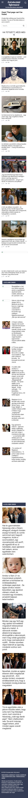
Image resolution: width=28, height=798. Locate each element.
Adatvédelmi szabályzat (8, 775)
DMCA (3, 778)
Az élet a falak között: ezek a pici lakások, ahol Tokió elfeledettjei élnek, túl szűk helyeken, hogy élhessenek (14, 272)
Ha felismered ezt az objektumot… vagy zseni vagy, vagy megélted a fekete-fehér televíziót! (14, 116)
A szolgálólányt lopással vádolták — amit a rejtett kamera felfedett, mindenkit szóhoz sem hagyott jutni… (14, 58)
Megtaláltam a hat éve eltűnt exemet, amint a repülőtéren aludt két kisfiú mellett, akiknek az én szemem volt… (18, 291)
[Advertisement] (14, 484)
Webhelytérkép (20, 776)
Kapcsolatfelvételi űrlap (8, 776)
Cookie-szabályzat (21, 775)
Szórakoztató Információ (14, 3)
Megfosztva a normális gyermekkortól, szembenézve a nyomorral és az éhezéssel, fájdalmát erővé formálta (13, 87)
